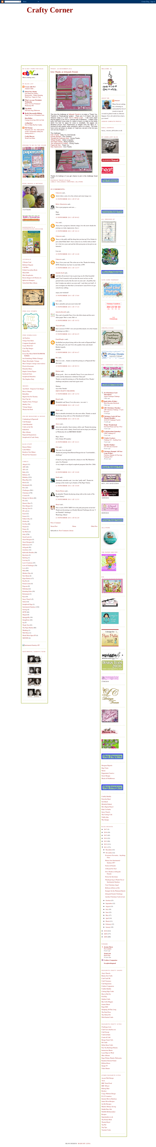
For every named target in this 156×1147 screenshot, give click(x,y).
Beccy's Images (27, 391)
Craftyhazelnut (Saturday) (112, 431)
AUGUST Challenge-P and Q (112, 420)
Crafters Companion (110, 960)
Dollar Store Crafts (107, 1045)
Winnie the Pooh (27, 409)
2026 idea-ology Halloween (32, 110)
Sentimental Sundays (29, 607)
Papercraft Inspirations (29, 435)
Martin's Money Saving (109, 1107)
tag (23, 622)
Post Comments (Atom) (66, 531)
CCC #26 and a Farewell (110, 446)
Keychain (25, 555)
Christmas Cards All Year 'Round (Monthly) (112, 417)
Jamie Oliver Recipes (108, 1101)
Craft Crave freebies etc (109, 1029)
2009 (105, 934)
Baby (24, 472)
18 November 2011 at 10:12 (67, 231)
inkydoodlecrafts (61, 312)
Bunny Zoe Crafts (107, 976)
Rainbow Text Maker (29, 452)
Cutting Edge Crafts (108, 991)
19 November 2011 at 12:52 (67, 394)
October (108, 900)
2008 (105, 937)
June (107, 912)
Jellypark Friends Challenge (114, 894)
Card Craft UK (106, 978)
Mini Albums (26, 432)
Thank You (25, 625)
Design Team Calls (107, 1040)
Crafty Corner (50, 10)
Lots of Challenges (28, 565)
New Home (25, 576)
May (107, 915)
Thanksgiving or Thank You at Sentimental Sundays (114, 881)
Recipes (104, 1114)
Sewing (24, 609)
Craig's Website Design (109, 1094)
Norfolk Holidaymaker (108, 1112)
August (108, 906)
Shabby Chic (26, 404)
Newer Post (54, 526)
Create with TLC (30, 87)
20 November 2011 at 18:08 (67, 472)
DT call (24, 511)
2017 (105, 829)
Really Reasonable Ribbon (33, 113)
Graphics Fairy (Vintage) (30, 402)
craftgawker (29, 123)
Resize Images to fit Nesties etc (31, 278)
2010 (105, 931)
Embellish (25, 429)
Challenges (25, 490)
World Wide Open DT (29, 635)
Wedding (25, 630)
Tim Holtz (28, 108)
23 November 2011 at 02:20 (67, 518)
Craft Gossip (105, 1032)
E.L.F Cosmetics (107, 1096)
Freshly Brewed (56, 136)
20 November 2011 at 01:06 (67, 419)
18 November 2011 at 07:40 (67, 199)
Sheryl (58, 504)
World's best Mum (30, 138)
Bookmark (25, 485)
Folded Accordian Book (29, 270)
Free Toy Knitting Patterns (110, 1048)
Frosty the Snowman (111, 877)
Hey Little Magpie (107, 1002)
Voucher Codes (106, 1130)
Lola (57, 301)
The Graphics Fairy (28, 379)
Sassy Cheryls (106, 812)
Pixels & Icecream (28, 366)
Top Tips (104, 1127)
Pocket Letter (26, 584)
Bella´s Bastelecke (61, 204)
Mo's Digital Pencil (107, 807)
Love (24, 568)
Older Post (94, 526)
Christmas (25, 493)
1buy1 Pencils (106, 973)
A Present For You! (111, 869)
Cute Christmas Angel (112, 885)
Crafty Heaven (29, 136)
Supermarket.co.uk (107, 1117)
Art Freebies (26, 338)
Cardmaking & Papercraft (30, 419)
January (108, 927)
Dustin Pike (26, 351)
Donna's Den (26, 503)
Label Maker (26, 449)
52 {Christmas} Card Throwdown (110, 394)
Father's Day (26, 519)
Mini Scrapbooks (27, 275)
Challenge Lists (106, 1027)
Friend (24, 527)
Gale (57, 447)
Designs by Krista (27, 498)
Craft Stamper (26, 422)
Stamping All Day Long (109, 1009)
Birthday (25, 477)
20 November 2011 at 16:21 (67, 442)
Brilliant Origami (27, 265)
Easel (24, 514)
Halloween (25, 545)
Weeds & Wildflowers (108, 778)
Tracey (117, 100)
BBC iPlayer (105, 1086)
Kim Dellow (28, 118)
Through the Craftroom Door (60, 138)
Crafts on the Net (27, 427)
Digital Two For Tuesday (30, 397)
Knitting (25, 558)
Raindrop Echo (27, 591)
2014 (105, 838)
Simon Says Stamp (31, 91)
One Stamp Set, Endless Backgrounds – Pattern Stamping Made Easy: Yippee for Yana (34, 95)
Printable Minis (27, 369)
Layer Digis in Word (108, 1053)
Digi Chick (105, 768)
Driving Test (26, 508)
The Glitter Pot (106, 1015)
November (109, 853)
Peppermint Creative (108, 773)
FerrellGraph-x (60, 339)
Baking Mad (105, 1088)
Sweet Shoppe (106, 776)
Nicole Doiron (60, 491)
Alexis (58, 424)
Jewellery (25, 550)
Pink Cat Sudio (106, 809)
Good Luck (25, 537)
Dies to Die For (106, 994)
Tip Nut (104, 1125)
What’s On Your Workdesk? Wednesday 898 (32, 104)
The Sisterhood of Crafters (59, 143)
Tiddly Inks (105, 817)
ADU (24, 467)
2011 (105, 847)
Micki (57, 410)
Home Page (107, 955)
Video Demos (106, 1068)
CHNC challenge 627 (110, 433)
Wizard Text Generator (29, 455)
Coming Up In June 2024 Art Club (34, 120)
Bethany (25, 475)
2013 (105, 841)
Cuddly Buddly (106, 796)
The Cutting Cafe (107, 814)
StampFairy (26, 620)
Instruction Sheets (107, 1050)
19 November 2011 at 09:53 (67, 366)
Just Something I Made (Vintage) (32, 358)
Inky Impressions (56, 147)
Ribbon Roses (106, 1063)
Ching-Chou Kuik (28, 341)
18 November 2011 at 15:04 (67, 295)
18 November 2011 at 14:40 (67, 254)
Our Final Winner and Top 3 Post (113, 427)
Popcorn (25, 586)
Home (74, 526)
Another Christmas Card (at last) (115, 897)
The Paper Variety (56, 142)
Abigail (24, 464)
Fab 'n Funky (55, 135)
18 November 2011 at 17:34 (67, 307)
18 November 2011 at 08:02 (67, 217)
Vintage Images (27, 407)
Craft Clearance (106, 981)
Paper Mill (105, 1007)
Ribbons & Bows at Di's (112, 888)
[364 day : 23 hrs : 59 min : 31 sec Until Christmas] (113, 322)
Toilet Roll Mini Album (29, 283)
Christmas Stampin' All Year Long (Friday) (113, 452)
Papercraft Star (56, 145)
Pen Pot (24, 581)
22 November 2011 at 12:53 (67, 499)
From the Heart (106, 799)
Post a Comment (56, 523)
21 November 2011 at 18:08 (67, 486)
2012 (105, 844)
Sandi (57, 477)
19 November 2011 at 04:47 (67, 352)
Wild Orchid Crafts (107, 1017)
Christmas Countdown (113, 304)
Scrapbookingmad (110, 963)
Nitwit (103, 771)
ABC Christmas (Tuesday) (112, 408)
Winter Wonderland (110, 425)
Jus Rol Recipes (106, 1104)
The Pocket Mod (107, 1120)
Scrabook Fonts (27, 374)
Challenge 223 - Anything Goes (112, 440)
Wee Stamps (105, 820)
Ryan (24, 596)
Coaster (24, 495)
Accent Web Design (108, 1078)
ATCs (24, 469)
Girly (24, 534)
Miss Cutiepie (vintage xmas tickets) (33, 363)
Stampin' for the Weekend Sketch (115, 891)
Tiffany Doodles (56, 140)
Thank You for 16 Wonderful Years (34, 115)
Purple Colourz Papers (29, 371)
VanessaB (59, 326)
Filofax (24, 521)
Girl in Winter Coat (75, 118)
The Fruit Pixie (106, 1012)
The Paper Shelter (27, 628)
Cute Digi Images (27, 348)
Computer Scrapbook (29, 343)
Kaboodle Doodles (28, 552)
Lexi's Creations (27, 563)
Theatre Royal (106, 1122)
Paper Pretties (26, 578)
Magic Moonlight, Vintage (30, 361)
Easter (24, 516)
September (109, 903)
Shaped (24, 615)
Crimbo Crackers (109, 438)
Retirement (25, 594)
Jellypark (25, 547)
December (109, 850)
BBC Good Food (107, 1083)
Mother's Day (26, 573)
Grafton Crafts (106, 999)
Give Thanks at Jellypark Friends (64, 71)
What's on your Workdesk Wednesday (33, 101)
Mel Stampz (29, 128)
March (108, 921)
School (24, 602)
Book (24, 482)
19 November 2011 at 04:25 (67, 334)
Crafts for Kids (106, 1035)
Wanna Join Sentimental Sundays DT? (112, 861)
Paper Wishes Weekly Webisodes (112, 1058)
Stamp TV (105, 1066)
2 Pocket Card (26, 262)
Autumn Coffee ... (30, 88)
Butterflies (25, 394)
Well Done (25, 633)
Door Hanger (26, 506)
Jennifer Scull (60, 273)
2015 (105, 835)
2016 (105, 832)
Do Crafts (104, 1042)
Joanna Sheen (108, 947)
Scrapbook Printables (29, 376)
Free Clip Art (26, 399)
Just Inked (105, 802)
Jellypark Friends (74, 114)
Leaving (25, 560)
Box (23, 488)
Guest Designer (27, 539)
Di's (23, 501)
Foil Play (104, 996)
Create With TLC (27, 346)
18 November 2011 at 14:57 (67, 268)
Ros (57, 358)
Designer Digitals (107, 765)
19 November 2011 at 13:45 (67, 405)
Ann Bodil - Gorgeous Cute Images (33, 389)
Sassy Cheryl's (26, 599)
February (108, 924)
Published (25, 589)
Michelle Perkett (107, 804)
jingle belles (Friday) (110, 401)
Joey (57, 222)
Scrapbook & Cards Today (30, 437)
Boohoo (104, 1091)
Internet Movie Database (109, 1099)
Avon (103, 1081)
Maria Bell (25, 273)
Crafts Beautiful (27, 424)
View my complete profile (111, 121)
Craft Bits (25, 267)
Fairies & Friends (110, 866)
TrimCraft (107, 953)
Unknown (59, 193)
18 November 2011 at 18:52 (67, 320)
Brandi (58, 399)
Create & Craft (106, 1037)
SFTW (24, 612)
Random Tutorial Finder (109, 1061)
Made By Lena (84, 1143)
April (107, 918)
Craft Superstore (106, 984)
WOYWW (25, 638)
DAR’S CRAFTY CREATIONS (65, 391)
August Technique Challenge (112, 396)
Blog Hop (25, 480)
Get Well (25, 532)
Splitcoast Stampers (28, 280)
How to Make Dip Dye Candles (33, 125)
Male (24, 571)
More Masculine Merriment (111, 403)
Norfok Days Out (107, 1109)
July (107, 909)
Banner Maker (26, 447)
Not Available (107, 949)
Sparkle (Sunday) (109, 445)
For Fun (24, 524)
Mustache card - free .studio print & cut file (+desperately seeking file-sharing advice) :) (34, 131)
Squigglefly (26, 617)
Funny (24, 529)
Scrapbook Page (27, 604)
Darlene (58, 371)
